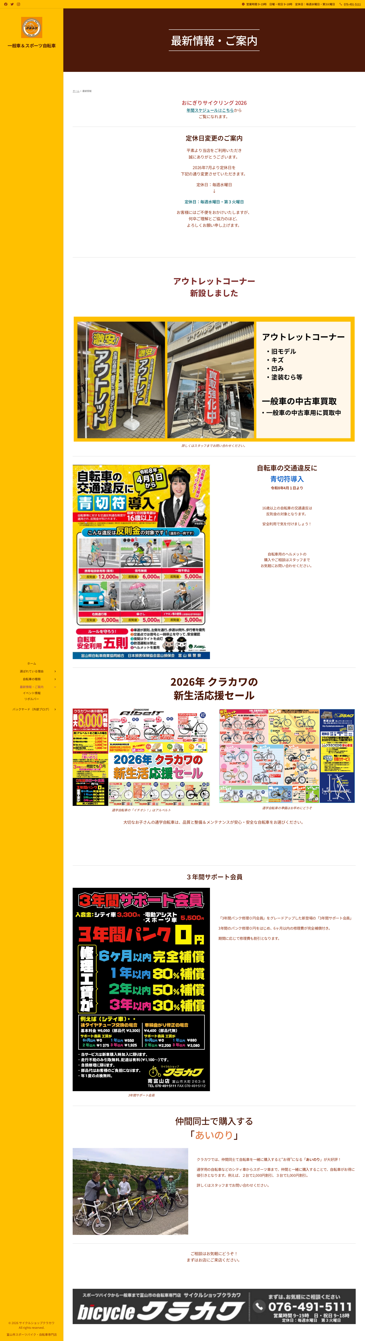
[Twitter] (12, 4)
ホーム (76, 91)
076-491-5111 (352, 4)
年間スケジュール (202, 110)
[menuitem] (31, 663)
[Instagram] (18, 4)
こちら (228, 110)
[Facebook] (5, 4)
